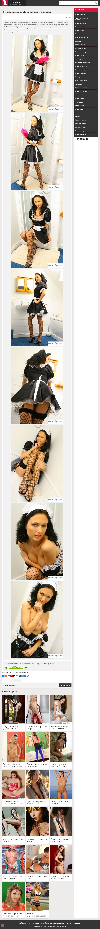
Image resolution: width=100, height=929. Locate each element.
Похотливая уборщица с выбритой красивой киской (12, 765)
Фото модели (79, 102)
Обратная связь (49, 926)
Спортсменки (79, 84)
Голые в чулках (80, 27)
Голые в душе (79, 98)
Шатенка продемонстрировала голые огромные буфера (37, 915)
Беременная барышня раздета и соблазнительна (12, 802)
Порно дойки (61, 926)
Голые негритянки (81, 34)
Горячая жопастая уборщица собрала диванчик (37, 765)
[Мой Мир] (9, 676)
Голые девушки (80, 14)
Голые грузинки (80, 109)
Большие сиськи (80, 48)
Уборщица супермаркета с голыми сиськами (12, 877)
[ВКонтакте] (3, 676)
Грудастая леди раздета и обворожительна (36, 802)
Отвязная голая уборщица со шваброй (37, 728)
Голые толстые (80, 44)
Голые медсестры (81, 66)
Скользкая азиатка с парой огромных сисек (60, 840)
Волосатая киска (80, 127)
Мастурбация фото (81, 37)
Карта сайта (38, 926)
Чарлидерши (79, 77)
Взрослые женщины (81, 52)
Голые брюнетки (80, 134)
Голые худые (79, 55)
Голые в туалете (80, 120)
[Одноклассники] (6, 676)
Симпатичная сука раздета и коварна (13, 840)
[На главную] (14, 3)
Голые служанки (15, 680)
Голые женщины (80, 23)
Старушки (78, 95)
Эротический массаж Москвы (82, 18)
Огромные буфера (81, 80)
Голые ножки (79, 30)
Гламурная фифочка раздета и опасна (37, 840)
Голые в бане (79, 105)
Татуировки (79, 113)
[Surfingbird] (22, 676)
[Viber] (28, 676)
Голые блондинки (81, 131)
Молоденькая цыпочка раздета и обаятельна (59, 765)
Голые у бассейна (81, 87)
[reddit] (17, 676)
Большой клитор (80, 123)
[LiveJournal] (20, 676)
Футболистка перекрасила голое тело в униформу (12, 915)
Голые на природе (81, 91)
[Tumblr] (25, 676)
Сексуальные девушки (82, 62)
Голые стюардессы (81, 70)
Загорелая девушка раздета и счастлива (61, 802)
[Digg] (14, 676)
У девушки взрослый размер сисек (37, 877)
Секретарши (79, 59)
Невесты (78, 116)
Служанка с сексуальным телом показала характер (60, 877)
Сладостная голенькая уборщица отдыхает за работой (11, 728)
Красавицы (78, 41)
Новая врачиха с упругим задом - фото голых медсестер (59, 728)
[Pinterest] (11, 676)
